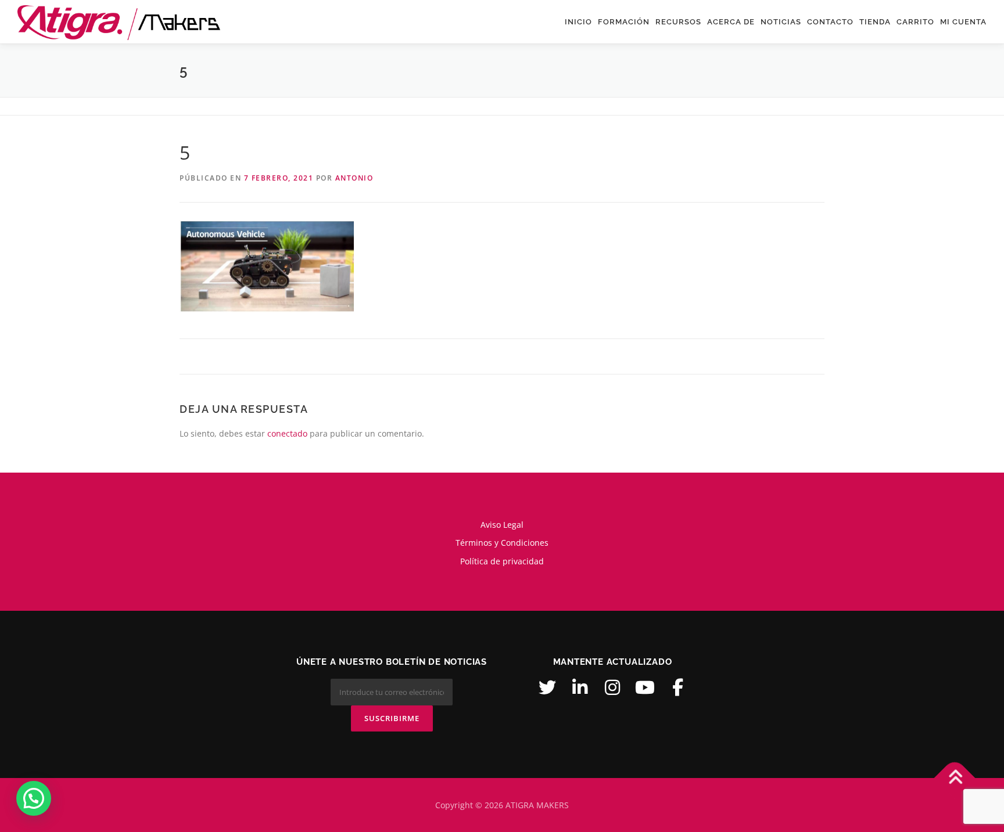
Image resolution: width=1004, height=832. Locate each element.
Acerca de (731, 21)
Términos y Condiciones (502, 542)
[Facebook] (677, 687)
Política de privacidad (502, 561)
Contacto (830, 21)
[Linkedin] (580, 687)
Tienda (875, 21)
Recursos (678, 21)
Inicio (578, 21)
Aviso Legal (502, 524)
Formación (624, 21)
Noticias (781, 21)
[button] (33, 798)
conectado (287, 433)
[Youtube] (645, 687)
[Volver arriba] (955, 777)
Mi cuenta (963, 21)
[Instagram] (612, 687)
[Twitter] (547, 687)
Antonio (354, 178)
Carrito (915, 21)
